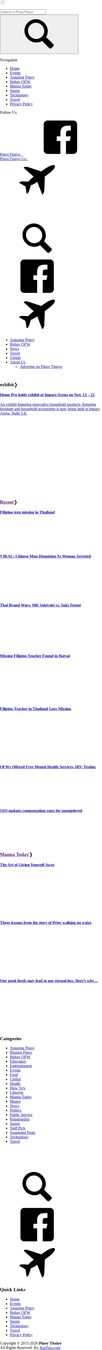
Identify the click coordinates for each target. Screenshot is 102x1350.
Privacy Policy (21, 1335)
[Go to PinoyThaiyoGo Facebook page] (37, 331)
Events (15, 1070)
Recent (7, 502)
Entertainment (21, 1066)
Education (18, 1061)
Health (15, 1083)
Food (14, 1075)
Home (15, 1299)
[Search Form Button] (39, 34)
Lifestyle (17, 1092)
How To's (17, 1088)
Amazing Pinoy (22, 1048)
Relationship (19, 1119)
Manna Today (14, 854)
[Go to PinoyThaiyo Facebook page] (37, 293)
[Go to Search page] (37, 255)
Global (15, 1079)
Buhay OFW (20, 1057)
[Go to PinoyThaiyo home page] (33, 213)
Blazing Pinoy (21, 1052)
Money (15, 1101)
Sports (15, 1124)
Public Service (21, 1115)
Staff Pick (17, 1128)
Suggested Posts (22, 1132)
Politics (15, 1110)
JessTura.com (49, 1348)
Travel (15, 1141)
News (14, 1106)
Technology (19, 1137)
